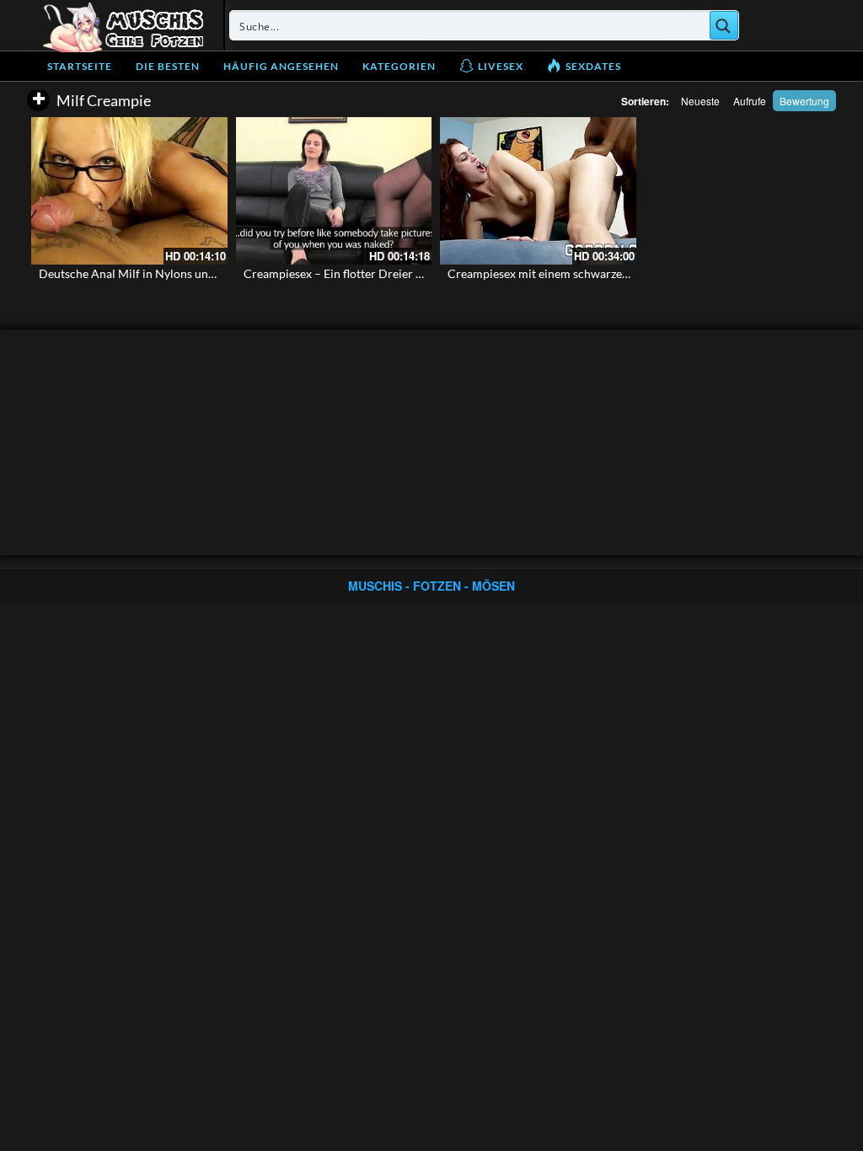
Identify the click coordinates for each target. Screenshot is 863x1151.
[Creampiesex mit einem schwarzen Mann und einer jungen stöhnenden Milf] (538, 190)
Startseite (79, 66)
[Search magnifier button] (724, 25)
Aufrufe (749, 101)
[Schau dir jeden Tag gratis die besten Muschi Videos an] (123, 25)
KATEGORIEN (399, 66)
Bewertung (804, 101)
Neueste (700, 101)
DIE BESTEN (168, 66)
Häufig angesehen (281, 66)
